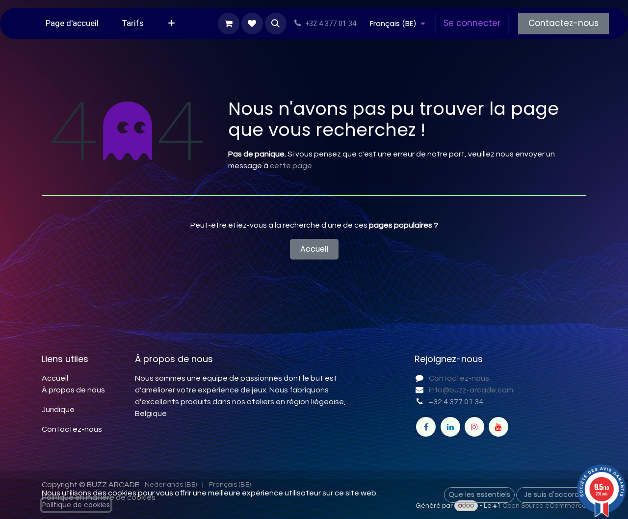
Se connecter (472, 23)
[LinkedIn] (450, 427)
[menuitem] (72, 23)
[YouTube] (498, 427)
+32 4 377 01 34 (456, 402)
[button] (276, 23)
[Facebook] (426, 427)
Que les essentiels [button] (479, 494)
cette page (291, 166)
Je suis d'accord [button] (551, 494)
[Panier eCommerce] (228, 23)
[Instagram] (474, 427)
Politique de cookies (76, 505)
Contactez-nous (563, 23)
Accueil (314, 249)
